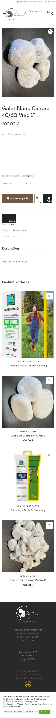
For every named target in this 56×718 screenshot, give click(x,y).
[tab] (28, 248)
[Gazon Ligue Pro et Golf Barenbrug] (28, 476)
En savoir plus (32, 712)
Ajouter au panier (19, 198)
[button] (50, 31)
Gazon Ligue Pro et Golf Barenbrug (28, 510)
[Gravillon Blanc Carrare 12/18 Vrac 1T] (28, 546)
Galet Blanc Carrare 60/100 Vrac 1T (28, 435)
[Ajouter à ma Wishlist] (38, 198)
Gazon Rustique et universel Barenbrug (28, 365)
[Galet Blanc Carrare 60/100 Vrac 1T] (28, 402)
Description (10, 248)
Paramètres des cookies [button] (14, 712)
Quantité (7, 183)
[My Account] (25, 14)
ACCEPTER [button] (44, 712)
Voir (49, 296)
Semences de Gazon (28, 361)
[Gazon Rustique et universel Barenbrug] (28, 317)
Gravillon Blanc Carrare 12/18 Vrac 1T (28, 580)
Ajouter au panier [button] (49, 380)
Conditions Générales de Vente (28, 678)
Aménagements (20, 230)
